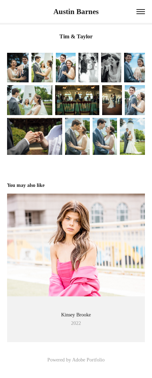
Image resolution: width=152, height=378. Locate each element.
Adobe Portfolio (88, 360)
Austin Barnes (76, 11)
